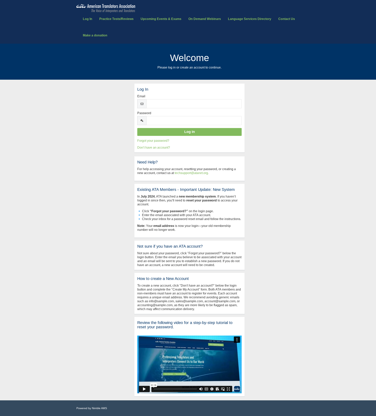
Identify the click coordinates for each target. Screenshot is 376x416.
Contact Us (286, 19)
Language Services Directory (249, 19)
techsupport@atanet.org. (192, 173)
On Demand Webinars (204, 19)
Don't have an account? (153, 147)
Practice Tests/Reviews (116, 19)
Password (144, 113)
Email (141, 96)
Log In (87, 19)
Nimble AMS (99, 408)
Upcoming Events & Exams (161, 19)
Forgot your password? (153, 140)
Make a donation (95, 35)
